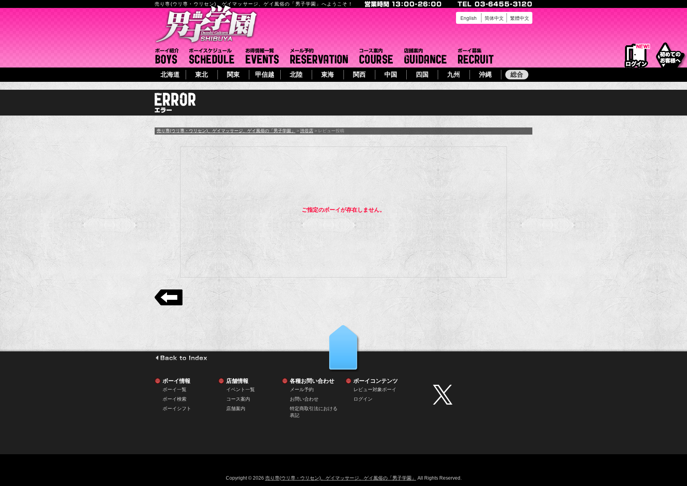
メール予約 (319, 56)
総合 (516, 74)
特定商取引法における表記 (314, 409)
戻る (168, 297)
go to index (181, 358)
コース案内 (376, 56)
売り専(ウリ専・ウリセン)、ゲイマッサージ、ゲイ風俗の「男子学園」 (226, 130)
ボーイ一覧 (174, 389)
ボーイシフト (211, 56)
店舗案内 (425, 56)
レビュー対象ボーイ (374, 389)
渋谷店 (306, 130)
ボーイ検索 (174, 399)
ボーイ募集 (476, 56)
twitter (480, 395)
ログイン (636, 56)
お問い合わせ (304, 399)
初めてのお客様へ (670, 55)
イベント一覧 (262, 56)
